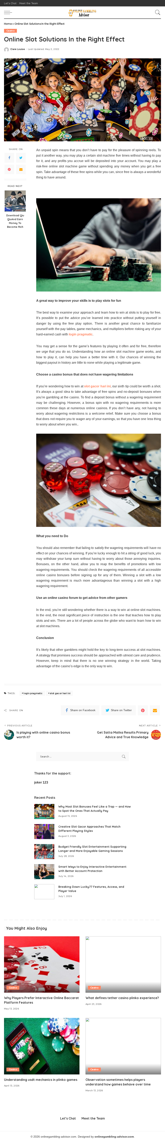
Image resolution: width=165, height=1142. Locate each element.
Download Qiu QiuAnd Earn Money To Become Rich (15, 221)
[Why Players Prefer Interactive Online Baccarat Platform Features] (41, 964)
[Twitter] (21, 158)
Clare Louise (17, 49)
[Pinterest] (9, 169)
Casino (10, 30)
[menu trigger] (9, 12)
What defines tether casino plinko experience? (122, 998)
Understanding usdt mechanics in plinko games (40, 1080)
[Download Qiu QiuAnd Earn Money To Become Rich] (15, 201)
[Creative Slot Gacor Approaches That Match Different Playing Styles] (44, 831)
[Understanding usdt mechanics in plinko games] (41, 1046)
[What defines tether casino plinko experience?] (123, 964)
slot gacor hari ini (60, 693)
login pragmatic (33, 693)
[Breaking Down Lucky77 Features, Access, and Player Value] (44, 891)
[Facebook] (9, 158)
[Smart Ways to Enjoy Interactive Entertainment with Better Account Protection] (44, 871)
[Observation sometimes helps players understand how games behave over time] (123, 1046)
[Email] (21, 169)
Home (8, 23)
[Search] (157, 12)
